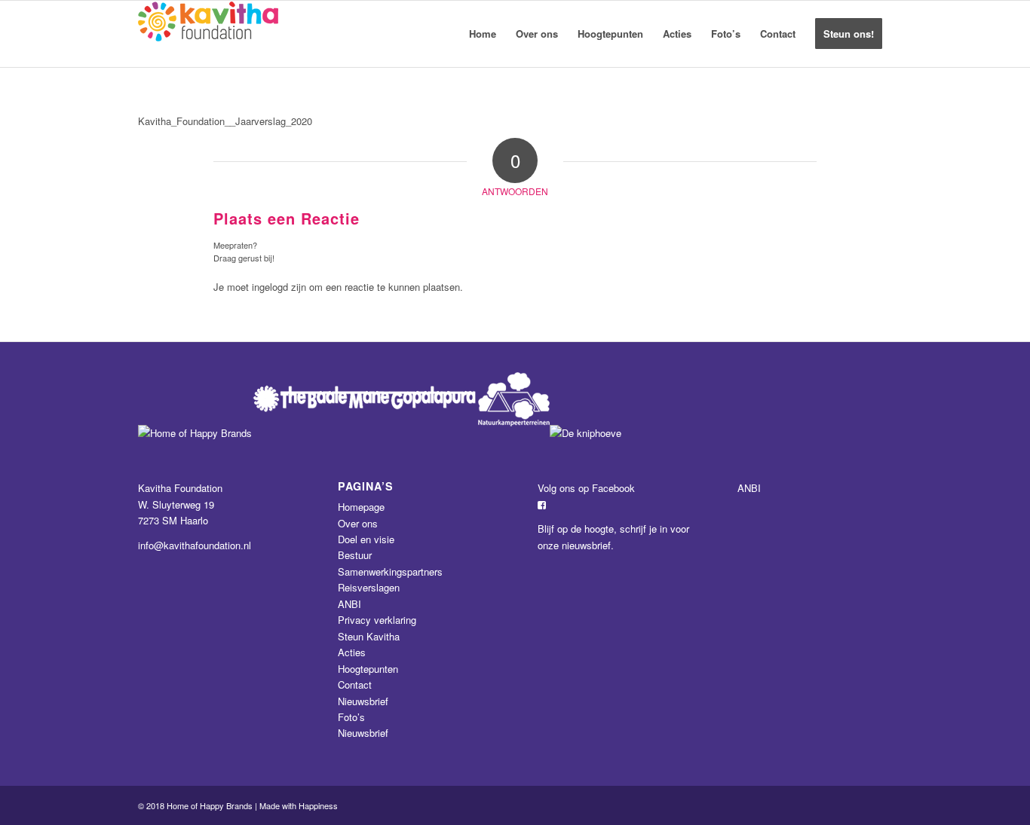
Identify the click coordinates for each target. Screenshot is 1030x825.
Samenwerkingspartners (390, 571)
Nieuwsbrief (363, 701)
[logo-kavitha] (208, 34)
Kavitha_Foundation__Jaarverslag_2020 (225, 121)
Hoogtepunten (368, 669)
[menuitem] (482, 34)
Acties (352, 652)
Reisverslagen (369, 587)
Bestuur (355, 555)
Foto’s (351, 717)
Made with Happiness (298, 805)
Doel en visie (366, 539)
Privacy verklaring (377, 620)
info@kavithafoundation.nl (194, 545)
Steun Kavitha (369, 636)
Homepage (361, 507)
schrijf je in (643, 528)
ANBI (349, 604)
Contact (355, 684)
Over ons (358, 523)
